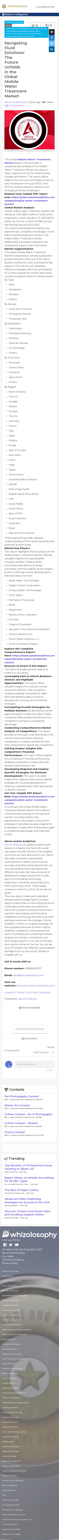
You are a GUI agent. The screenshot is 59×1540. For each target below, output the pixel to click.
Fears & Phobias (8, 1364)
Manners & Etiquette (10, 1417)
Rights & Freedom (9, 1476)
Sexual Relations (8, 1490)
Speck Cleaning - (11, 1172)
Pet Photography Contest (21, 1096)
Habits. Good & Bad (10, 1373)
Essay (8, 25)
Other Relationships (10, 1437)
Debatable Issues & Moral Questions (16, 1329)
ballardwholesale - (12, 1218)
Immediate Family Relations (13, 1393)
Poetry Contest (14, 1132)
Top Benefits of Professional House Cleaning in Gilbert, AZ (28, 1167)
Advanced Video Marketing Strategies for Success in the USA (26, 1200)
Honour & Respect (9, 1378)
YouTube (31, 992)
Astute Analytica (13, 102)
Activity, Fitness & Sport (12, 1281)
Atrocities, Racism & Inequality (14, 1295)
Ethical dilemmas (9, 1349)
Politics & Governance (11, 1466)
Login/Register (45, 7)
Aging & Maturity (9, 1286)
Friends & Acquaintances (12, 1368)
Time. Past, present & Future (13, 1515)
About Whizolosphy (13, 1253)
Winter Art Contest (17, 1105)
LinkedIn (9, 992)
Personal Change (9, 1456)
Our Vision (8, 1256)
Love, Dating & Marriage (12, 1412)
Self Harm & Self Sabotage (12, 1480)
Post (49, 1070)
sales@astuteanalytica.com (28, 975)
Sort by (51, 1047)
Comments (16, 105)
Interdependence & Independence (15, 1402)
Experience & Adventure (12, 1354)
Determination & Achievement (14, 1334)
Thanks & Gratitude (10, 1500)
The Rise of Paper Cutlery (21, 1190)
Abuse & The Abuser (10, 1271)
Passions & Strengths (10, 1446)
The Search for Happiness (12, 1510)
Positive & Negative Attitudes (14, 1471)
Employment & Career (11, 1344)
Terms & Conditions (13, 1259)
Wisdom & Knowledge (11, 1534)
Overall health (8, 1441)
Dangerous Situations (11, 1320)
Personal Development (11, 1461)
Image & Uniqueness (14, 22)
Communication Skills (11, 1310)
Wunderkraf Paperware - (15, 1193)
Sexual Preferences (9, 1485)
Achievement (7, 1276)
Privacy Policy (10, 1263)
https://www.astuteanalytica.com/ (35, 985)
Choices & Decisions (10, 1305)
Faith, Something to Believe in (14, 1359)
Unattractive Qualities (11, 1529)
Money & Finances (9, 1422)
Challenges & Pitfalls (10, 1300)
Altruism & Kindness (10, 1290)
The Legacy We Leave (11, 1505)
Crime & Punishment (11, 1315)
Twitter (20, 992)
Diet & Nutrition (8, 1339)
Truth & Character (9, 1524)
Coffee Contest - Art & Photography (28, 1114)
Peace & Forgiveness (10, 1451)
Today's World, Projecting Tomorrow (17, 1519)
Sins (3, 1495)
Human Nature (8, 1383)
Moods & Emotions (9, 1427)
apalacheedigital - (11, 1205)
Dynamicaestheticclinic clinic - (17, 1184)
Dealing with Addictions (12, 1325)
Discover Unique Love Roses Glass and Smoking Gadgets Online (27, 1213)
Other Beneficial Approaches (14, 1432)
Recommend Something (29, 1029)
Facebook (44, 992)
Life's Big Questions (10, 1407)
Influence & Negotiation (11, 1398)
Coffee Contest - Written (21, 1123)
